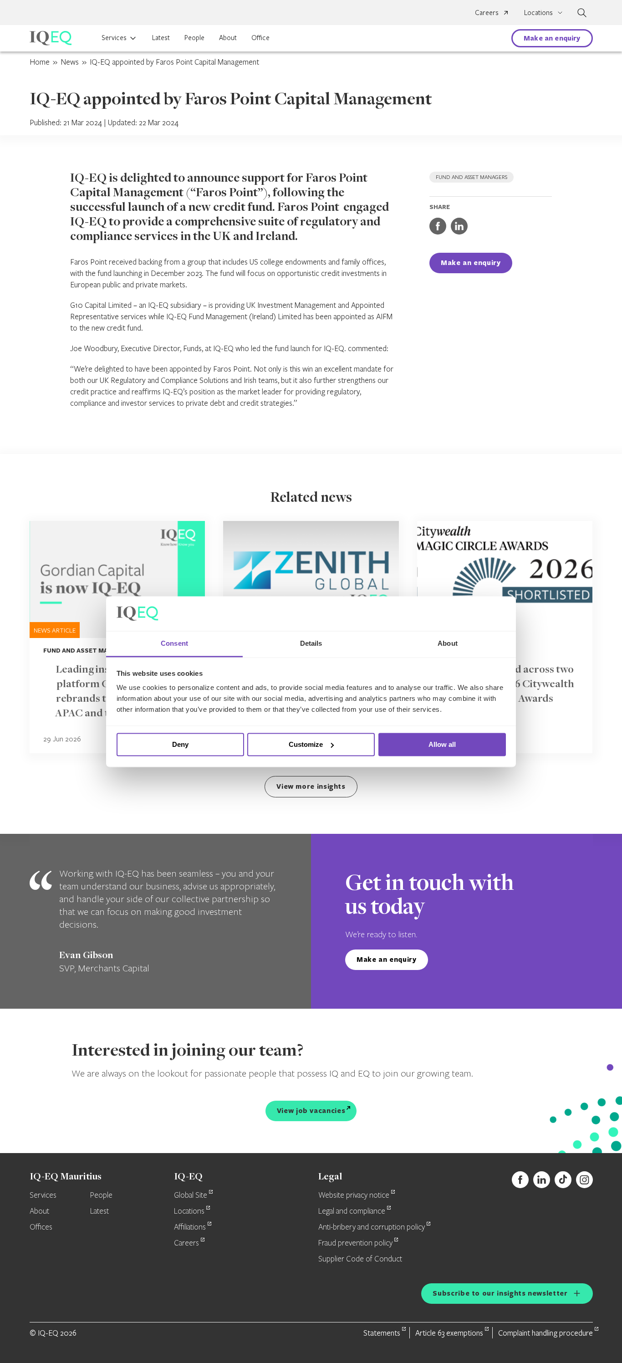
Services (114, 37)
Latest (161, 37)
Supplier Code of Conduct (360, 1259)
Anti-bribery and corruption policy (371, 1227)
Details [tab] (311, 644)
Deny (180, 744)
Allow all (442, 744)
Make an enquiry (552, 38)
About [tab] (448, 644)
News (70, 61)
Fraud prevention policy (355, 1243)
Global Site (190, 1195)
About (228, 37)
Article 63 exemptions (449, 1332)
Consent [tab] (174, 644)
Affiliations (190, 1227)
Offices (41, 1227)
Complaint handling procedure (545, 1332)
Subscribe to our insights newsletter (500, 1293)
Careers (487, 12)
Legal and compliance (351, 1211)
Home (40, 61)
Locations (189, 1211)
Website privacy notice (353, 1195)
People (194, 37)
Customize (306, 744)
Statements (381, 1332)
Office (260, 37)
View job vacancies (311, 1110)
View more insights (311, 786)
